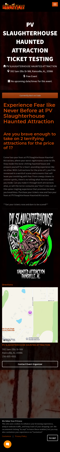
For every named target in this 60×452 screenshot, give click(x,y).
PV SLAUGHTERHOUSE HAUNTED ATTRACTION (26, 345)
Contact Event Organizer (30, 364)
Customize (6, 436)
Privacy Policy (21, 436)
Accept (52, 437)
